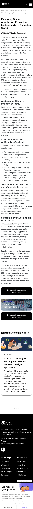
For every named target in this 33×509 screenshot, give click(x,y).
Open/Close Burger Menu (30, 4)
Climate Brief (20, 465)
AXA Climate (9, 224)
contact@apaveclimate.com (14, 444)
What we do (5, 465)
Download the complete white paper (16, 291)
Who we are (5, 462)
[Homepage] (8, 4)
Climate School (21, 462)
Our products (5, 468)
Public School (21, 475)
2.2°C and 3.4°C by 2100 (17, 85)
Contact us (5, 475)
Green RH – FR (21, 472)
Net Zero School (22, 468)
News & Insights (10, 10)
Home (2, 10)
